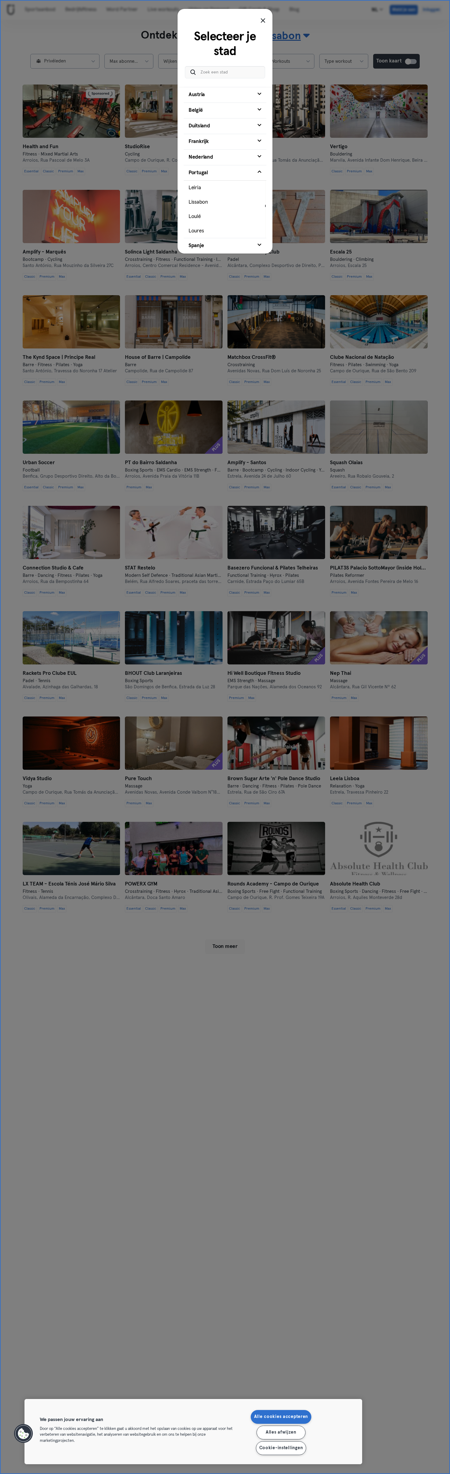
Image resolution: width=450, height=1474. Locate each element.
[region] (193, 1431)
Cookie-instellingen (281, 1448)
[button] (23, 1433)
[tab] (225, 95)
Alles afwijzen (281, 1432)
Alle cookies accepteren (281, 1417)
